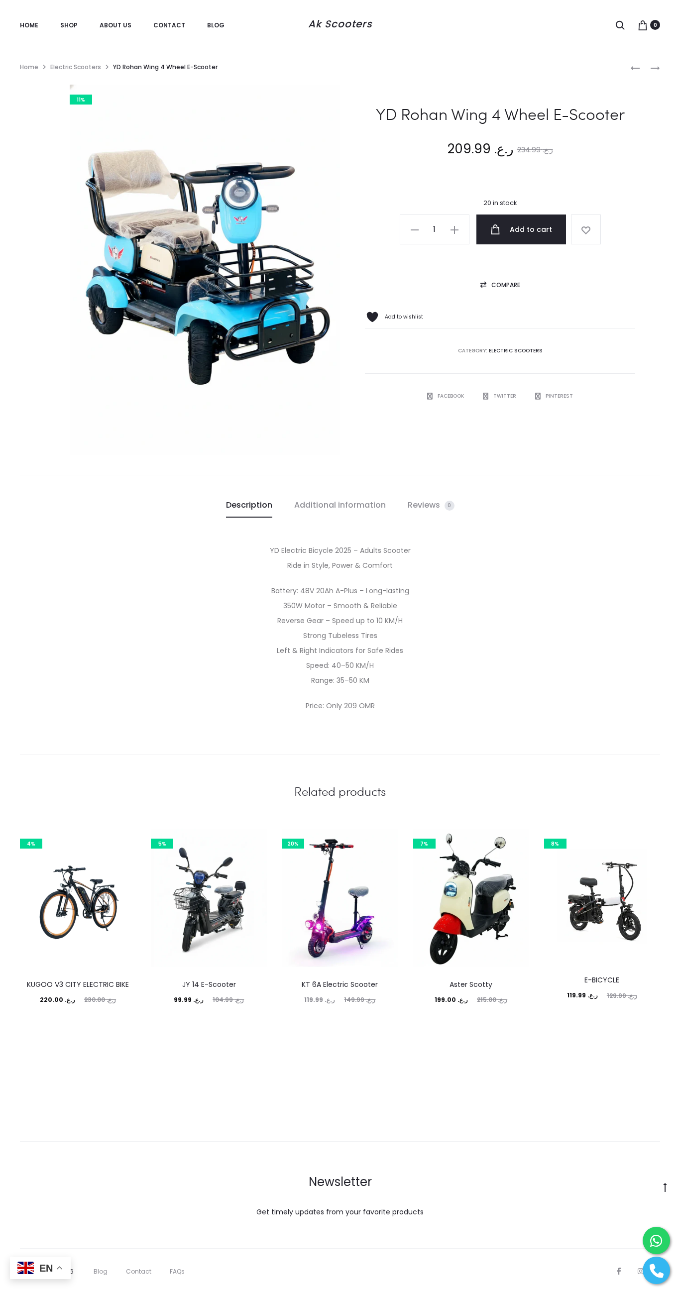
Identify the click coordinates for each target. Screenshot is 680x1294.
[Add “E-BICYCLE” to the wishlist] (647, 841)
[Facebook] (619, 1271)
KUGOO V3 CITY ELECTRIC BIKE (78, 984)
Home (29, 25)
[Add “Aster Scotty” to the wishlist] (516, 841)
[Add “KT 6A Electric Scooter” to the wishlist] (385, 841)
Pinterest (559, 396)
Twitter (505, 396)
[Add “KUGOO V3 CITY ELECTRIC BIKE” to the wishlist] (123, 841)
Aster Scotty (471, 984)
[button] (415, 229)
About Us (115, 25)
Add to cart (530, 229)
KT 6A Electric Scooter (340, 984)
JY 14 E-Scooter (209, 984)
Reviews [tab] (430, 505)
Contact (169, 25)
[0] (643, 25)
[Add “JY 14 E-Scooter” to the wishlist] (254, 841)
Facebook (451, 396)
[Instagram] (641, 1271)
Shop (69, 25)
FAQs (177, 1271)
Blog (216, 25)
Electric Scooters (75, 67)
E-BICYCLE (601, 980)
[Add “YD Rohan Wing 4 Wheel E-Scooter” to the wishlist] (586, 229)
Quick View (78, 1023)
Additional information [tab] (340, 505)
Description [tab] (249, 505)
